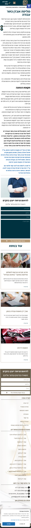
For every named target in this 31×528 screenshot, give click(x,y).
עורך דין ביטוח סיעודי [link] (20, 438)
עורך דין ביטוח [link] (22, 479)
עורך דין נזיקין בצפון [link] (20, 460)
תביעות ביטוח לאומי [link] (20, 475)
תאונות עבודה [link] (22, 7)
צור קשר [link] (26, 418)
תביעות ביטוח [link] (22, 449)
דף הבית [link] (25, 403)
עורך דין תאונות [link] (21, 442)
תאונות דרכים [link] (22, 347)
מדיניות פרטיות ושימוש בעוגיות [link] (19, 425)
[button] (14, 3)
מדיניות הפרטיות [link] (15, 520)
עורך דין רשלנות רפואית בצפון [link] (17, 471)
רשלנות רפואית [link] (21, 446)
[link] (29, 6)
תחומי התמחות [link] (24, 410)
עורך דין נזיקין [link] (22, 453)
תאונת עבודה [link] (22, 457)
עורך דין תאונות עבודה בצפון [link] (17, 311)
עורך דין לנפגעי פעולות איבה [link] (18, 435)
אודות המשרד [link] (24, 407)
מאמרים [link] (26, 414)
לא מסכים (22, 524)
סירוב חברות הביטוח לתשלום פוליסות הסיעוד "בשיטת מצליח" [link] (15, 273)
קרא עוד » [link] (25, 286)
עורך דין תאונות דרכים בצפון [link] (18, 464)
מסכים (8, 524)
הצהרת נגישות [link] (24, 421)
